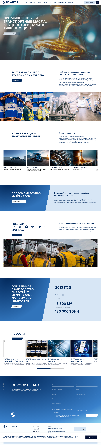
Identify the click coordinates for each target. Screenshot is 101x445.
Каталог (40, 2)
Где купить (54, 2)
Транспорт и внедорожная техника (55, 428)
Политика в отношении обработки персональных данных (83, 441)
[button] (7, 52)
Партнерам (46, 2)
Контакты (70, 2)
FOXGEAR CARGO (32, 167)
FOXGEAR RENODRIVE (10, 167)
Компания (24, 2)
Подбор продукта (62, 2)
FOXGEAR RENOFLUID (56, 167)
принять (91, 437)
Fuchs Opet (96, 360)
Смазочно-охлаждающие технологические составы (56, 432)
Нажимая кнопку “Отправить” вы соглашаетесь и (67, 416)
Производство (32, 2)
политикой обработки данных (62, 416)
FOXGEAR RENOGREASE (80, 167)
